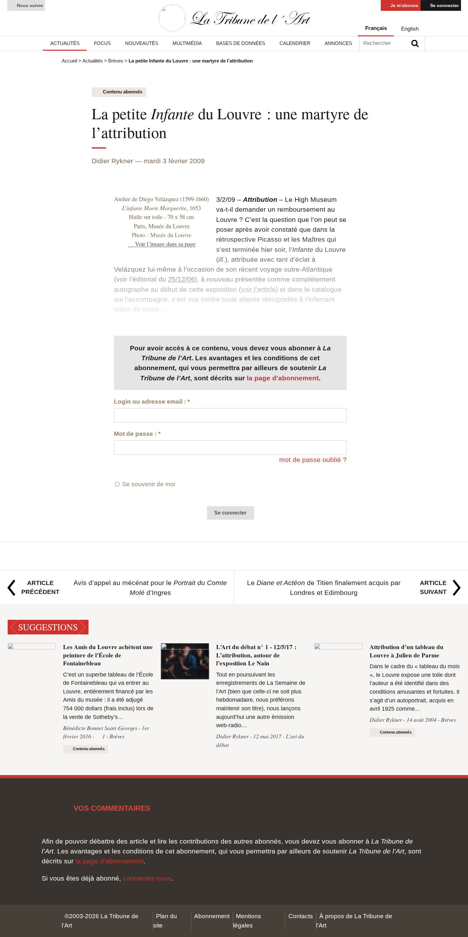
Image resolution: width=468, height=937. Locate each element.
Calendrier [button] (295, 43)
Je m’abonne (403, 5)
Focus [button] (102, 43)
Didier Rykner (112, 161)
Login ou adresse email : (152, 401)
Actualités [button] (65, 43)
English (410, 29)
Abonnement (212, 916)
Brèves (115, 60)
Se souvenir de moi (148, 484)
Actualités (92, 60)
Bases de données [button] (240, 43)
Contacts (300, 916)
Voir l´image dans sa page (165, 244)
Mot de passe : (137, 433)
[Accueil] (234, 18)
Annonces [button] (338, 43)
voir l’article (258, 289)
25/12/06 (181, 279)
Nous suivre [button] (29, 5)
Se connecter (444, 5)
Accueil (69, 60)
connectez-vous (147, 878)
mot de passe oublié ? (313, 459)
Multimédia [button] (187, 43)
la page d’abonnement (283, 378)
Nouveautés (141, 43)
